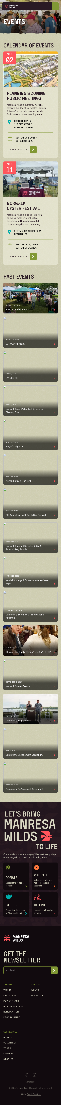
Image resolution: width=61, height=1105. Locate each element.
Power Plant (11, 1001)
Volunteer (10, 1042)
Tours (7, 1048)
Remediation (11, 1012)
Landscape (9, 995)
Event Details (19, 149)
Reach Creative (34, 1094)
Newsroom (36, 995)
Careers (8, 1053)
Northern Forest (14, 1006)
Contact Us (30, 1081)
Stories (8, 1059)
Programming (11, 1017)
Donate (7, 1037)
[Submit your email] (54, 970)
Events (34, 990)
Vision (7, 990)
